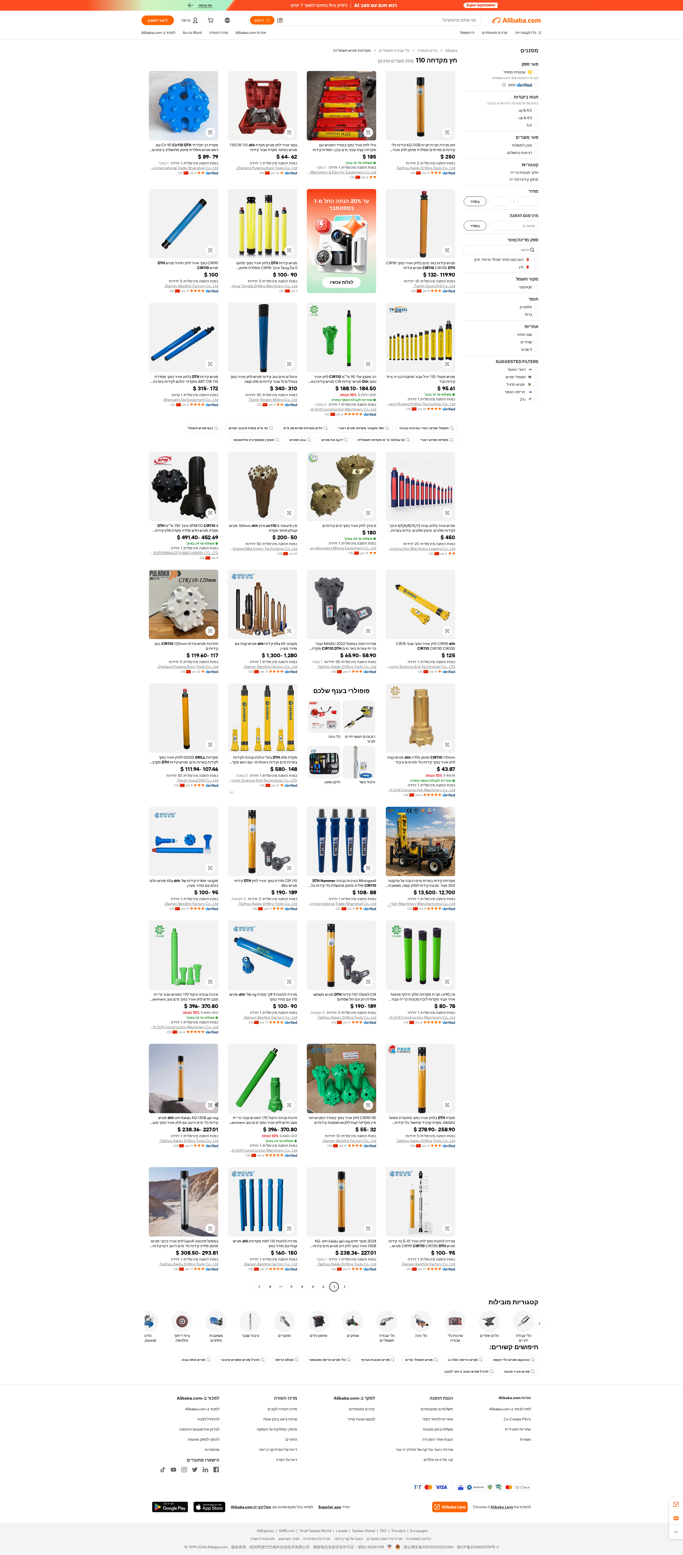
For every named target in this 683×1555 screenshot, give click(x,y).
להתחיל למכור (208, 1419)
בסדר (475, 201)
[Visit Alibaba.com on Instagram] (184, 1469)
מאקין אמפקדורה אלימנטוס (254, 440)
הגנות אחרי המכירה (437, 1439)
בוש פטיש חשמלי (200, 428)
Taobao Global (363, 1531)
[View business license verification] (389, 1547)
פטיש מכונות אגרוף (375, 1360)
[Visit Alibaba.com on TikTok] (163, 1469)
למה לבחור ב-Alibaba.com (510, 1409)
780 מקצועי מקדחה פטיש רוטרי (361, 428)
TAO (383, 1531)
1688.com (287, 1531)
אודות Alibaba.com (515, 1398)
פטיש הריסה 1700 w (463, 1360)
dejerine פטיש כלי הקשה (511, 1360)
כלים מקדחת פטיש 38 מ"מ (303, 428)
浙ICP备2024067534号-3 (478, 1547)
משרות (525, 1439)
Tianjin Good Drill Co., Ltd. (434, 286)
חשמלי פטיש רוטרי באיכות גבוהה (423, 428)
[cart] (210, 21)
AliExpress (265, 1531)
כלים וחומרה (427, 50)
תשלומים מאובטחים (437, 1409)
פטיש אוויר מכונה (517, 1371)
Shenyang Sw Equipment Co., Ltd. (190, 399)
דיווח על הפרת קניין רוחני (278, 1449)
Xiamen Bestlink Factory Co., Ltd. (191, 286)
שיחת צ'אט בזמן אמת (280, 1419)
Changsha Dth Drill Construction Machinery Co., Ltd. (341, 409)
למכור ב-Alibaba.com (202, 1409)
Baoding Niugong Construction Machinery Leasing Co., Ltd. (420, 548)
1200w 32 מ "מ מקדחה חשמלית (381, 440)
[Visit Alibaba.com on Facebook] (216, 1469)
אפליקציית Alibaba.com (251, 1507)
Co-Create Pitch (517, 1419)
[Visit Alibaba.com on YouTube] (173, 1469)
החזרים (291, 1439)
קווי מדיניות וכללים (438, 1460)
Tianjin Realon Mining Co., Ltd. (272, 399)
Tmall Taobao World (315, 1531)
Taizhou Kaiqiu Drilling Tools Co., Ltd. (425, 168)
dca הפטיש (297, 440)
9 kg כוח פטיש (331, 440)
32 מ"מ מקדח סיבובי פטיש (248, 428)
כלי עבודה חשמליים (394, 50)
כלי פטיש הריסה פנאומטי (327, 1360)
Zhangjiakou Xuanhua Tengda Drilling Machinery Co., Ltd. (262, 286)
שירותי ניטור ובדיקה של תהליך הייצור (424, 1449)
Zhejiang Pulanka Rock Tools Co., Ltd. (266, 168)
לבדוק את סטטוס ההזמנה (199, 1429)
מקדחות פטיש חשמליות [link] (352, 50)
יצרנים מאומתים (362, 1409)
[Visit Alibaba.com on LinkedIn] (205, 1469)
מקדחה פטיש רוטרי (434, 440)
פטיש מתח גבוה (193, 1360)
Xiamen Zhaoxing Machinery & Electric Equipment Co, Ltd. (341, 172)
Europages (419, 1531)
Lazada (341, 1531)
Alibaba (451, 50)
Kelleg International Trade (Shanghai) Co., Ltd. (183, 168)
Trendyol (398, 1531)
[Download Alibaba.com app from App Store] (209, 1507)
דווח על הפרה (286, 1460)
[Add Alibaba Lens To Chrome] (450, 1507)
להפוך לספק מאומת (203, 1439)
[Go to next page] (259, 1287)
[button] (280, 20)
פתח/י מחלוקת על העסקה (277, 1429)
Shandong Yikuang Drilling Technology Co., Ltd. (420, 404)
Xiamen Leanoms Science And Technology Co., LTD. (420, 666)
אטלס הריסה (284, 1360)
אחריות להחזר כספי (437, 1419)
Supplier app (329, 1507)
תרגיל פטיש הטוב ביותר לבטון (466, 1371)
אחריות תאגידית (518, 1429)
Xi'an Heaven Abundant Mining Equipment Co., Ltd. (341, 548)
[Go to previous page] (345, 1287)
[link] (676, 1504)
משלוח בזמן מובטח (438, 1429)
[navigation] (501, 669)
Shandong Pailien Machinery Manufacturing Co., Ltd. (420, 903)
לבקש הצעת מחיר (361, 1419)
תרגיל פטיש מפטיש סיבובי (240, 1360)
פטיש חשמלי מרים (419, 1360)
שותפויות (212, 1449)
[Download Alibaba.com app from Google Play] (170, 1507)
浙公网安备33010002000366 (429, 1547)
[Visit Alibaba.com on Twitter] (195, 1469)
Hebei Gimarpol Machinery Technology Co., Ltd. (262, 548)
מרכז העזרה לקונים (282, 1409)
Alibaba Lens (502, 1507)
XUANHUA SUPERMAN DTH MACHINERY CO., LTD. (183, 553)
